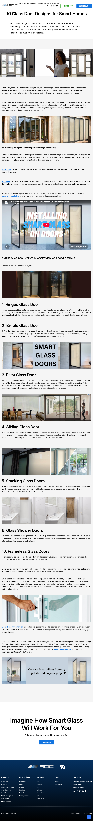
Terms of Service (75, 813)
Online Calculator (6, 801)
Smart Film (4, 784)
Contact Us (55, 3)
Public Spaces (23, 793)
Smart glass (6, 169)
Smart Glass (4, 781)
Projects (39, 784)
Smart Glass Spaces (7, 796)
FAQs (38, 787)
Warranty (39, 790)
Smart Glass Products (7, 793)
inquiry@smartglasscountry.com (82, 781)
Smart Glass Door (6, 790)
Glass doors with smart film (12, 627)
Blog (38, 781)
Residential (22, 781)
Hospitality (22, 790)
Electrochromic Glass (7, 787)
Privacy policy (88, 813)
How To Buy (40, 799)
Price (38, 796)
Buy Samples (5, 799)
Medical (21, 787)
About (49, 3)
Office (21, 784)
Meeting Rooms (24, 796)
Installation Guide (42, 793)
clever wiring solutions (11, 196)
